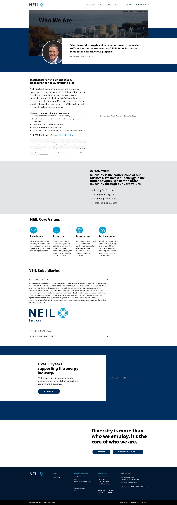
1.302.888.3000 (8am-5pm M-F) (129, 479)
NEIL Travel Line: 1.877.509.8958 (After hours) (134, 487)
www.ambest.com (44, 154)
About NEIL (90, 5)
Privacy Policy (135, 502)
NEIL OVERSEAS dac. (40, 330)
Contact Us (128, 5)
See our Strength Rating (62, 135)
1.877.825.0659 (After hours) (129, 482)
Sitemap (144, 502)
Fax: (74, 490)
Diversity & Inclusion (128, 452)
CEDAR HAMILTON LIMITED (43, 336)
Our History (48, 391)
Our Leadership (105, 5)
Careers (117, 5)
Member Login (141, 5)
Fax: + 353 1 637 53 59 (105, 492)
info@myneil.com (125, 473)
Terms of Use (123, 502)
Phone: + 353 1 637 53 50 (105, 490)
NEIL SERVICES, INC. (40, 279)
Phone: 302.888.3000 (79, 488)
